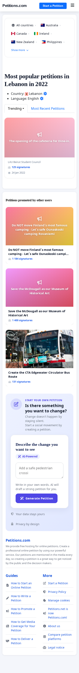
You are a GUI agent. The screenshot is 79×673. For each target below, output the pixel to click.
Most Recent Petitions (48, 108)
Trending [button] (15, 108)
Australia (53, 25)
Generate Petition (39, 498)
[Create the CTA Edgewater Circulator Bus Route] (39, 358)
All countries (26, 25)
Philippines (55, 42)
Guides (12, 575)
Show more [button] (18, 50)
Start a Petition (53, 5)
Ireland (45, 33)
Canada (22, 33)
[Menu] (72, 6)
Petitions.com (14, 5)
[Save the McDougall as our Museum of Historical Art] (39, 296)
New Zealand (26, 42)
